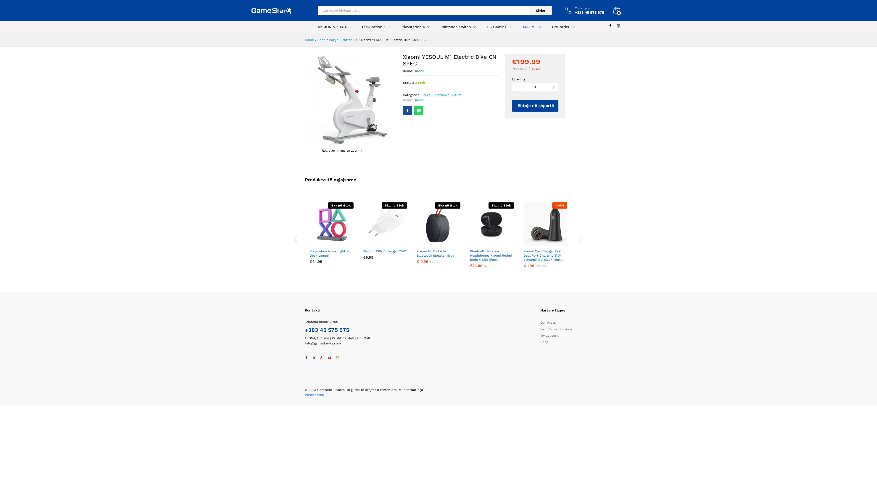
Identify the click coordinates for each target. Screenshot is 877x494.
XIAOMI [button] (529, 27)
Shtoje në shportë (536, 105)
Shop (544, 342)
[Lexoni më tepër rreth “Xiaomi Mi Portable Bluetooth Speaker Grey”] (433, 243)
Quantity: (519, 79)
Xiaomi (419, 71)
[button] (540, 243)
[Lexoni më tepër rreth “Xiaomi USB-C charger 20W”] (380, 243)
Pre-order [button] (561, 27)
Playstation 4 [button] (413, 27)
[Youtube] (330, 357)
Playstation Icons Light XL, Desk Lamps (330, 253)
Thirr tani (582, 8)
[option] (331, 236)
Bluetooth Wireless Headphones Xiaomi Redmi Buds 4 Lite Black (491, 255)
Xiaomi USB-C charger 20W (384, 251)
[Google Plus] (322, 357)
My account (549, 335)
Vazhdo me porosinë (556, 329)
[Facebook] (610, 26)
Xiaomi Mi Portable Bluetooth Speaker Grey (435, 253)
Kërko (540, 10)
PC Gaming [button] (497, 27)
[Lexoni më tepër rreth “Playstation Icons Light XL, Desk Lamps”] (326, 243)
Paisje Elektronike (435, 95)
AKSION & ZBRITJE (334, 27)
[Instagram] (618, 26)
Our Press (548, 322)
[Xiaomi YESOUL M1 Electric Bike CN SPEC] (407, 110)
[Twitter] (314, 357)
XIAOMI (457, 95)
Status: (408, 82)
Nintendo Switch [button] (456, 27)
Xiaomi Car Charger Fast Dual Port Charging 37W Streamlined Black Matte (542, 255)
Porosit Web (314, 395)
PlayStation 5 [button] (374, 27)
